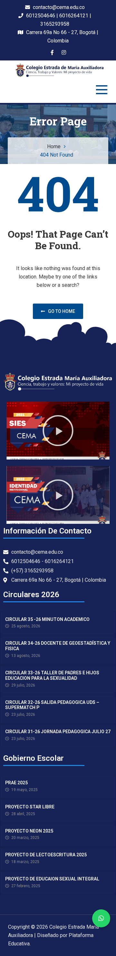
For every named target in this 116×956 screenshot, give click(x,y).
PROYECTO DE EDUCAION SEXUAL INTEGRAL (52, 878)
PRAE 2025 (16, 782)
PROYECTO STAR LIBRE (29, 806)
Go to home (61, 311)
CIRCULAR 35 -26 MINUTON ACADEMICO (47, 619)
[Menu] (101, 89)
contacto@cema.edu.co (58, 7)
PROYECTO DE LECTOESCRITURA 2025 (46, 854)
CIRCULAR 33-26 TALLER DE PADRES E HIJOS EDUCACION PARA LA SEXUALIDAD (52, 675)
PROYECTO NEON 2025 (29, 830)
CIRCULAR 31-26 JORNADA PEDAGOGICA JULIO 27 (58, 731)
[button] (58, 430)
